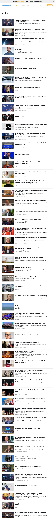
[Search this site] (41, 5)
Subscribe (50, 5)
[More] (31, 5)
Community (23, 5)
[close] (54, 1)
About (28, 5)
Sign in (44, 5)
